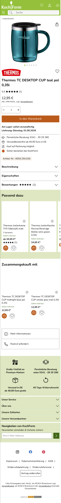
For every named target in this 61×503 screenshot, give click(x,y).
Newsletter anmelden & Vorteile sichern (22, 430)
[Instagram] (17, 452)
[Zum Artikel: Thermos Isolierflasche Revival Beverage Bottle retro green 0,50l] (43, 212)
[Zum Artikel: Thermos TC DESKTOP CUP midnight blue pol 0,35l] (16, 283)
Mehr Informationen (20, 333)
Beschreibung (10, 166)
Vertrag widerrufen (30, 473)
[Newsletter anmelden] (56, 436)
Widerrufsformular (42, 467)
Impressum (12, 461)
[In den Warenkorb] (5, 248)
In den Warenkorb (31, 119)
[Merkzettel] (41, 5)
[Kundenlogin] (49, 5)
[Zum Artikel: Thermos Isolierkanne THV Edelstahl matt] (15, 212)
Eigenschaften (10, 175)
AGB (50, 461)
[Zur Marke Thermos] (11, 72)
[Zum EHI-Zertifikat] (4, 151)
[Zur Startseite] (11, 5)
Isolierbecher (8, 19)
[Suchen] (11, 12)
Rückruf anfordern (19, 343)
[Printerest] (43, 452)
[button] (56, 24)
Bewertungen (19, 184)
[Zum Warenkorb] (57, 5)
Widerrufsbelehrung (17, 467)
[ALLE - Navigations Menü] (3, 12)
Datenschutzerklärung (33, 461)
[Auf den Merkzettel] (57, 71)
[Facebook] (30, 452)
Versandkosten (26, 102)
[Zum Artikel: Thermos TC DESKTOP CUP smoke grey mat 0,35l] (45, 283)
